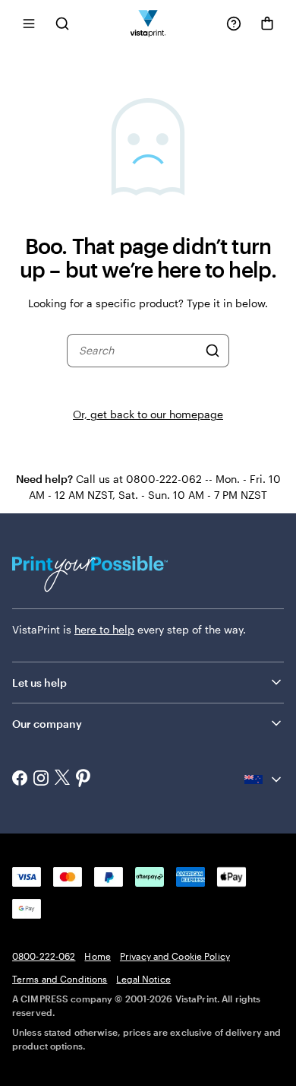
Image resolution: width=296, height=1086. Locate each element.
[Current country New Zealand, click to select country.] (264, 779)
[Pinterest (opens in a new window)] (83, 779)
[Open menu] (29, 23)
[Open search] (62, 23)
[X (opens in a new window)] (62, 779)
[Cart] (267, 23)
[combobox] (138, 350)
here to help (104, 629)
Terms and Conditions (59, 978)
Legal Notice (143, 978)
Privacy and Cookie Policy (175, 956)
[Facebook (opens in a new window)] (19, 779)
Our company (47, 723)
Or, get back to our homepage (148, 414)
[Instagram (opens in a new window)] (41, 779)
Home (97, 956)
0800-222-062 (43, 956)
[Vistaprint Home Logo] (148, 23)
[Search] (212, 350)
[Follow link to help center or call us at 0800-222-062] (233, 23)
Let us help (39, 682)
